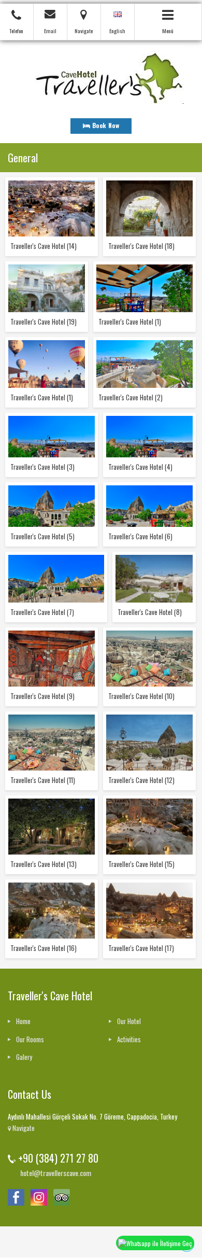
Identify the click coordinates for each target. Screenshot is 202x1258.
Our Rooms (30, 1039)
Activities (129, 1039)
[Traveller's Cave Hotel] (101, 73)
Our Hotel (129, 1021)
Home (23, 1021)
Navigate (23, 1128)
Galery (24, 1057)
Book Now (104, 125)
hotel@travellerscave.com (55, 1172)
